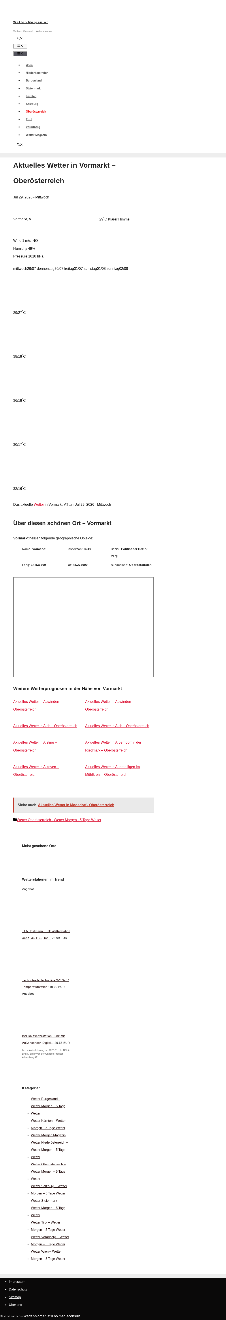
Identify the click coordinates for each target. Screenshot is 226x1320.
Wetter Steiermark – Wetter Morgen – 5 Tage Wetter (48, 1208)
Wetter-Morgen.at (30, 22)
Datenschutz (18, 1289)
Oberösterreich (36, 111)
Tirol (29, 119)
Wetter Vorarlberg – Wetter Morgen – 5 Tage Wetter (50, 1240)
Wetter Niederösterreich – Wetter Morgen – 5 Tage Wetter (49, 1149)
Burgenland (34, 80)
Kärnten (31, 96)
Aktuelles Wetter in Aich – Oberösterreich (45, 726)
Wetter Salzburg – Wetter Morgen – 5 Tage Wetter (49, 1189)
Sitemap (15, 1297)
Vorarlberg (33, 127)
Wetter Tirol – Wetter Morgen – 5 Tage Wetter (48, 1225)
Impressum (17, 1281)
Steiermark (33, 88)
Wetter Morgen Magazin (48, 1135)
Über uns (15, 1305)
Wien (29, 65)
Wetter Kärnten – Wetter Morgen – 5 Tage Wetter (48, 1124)
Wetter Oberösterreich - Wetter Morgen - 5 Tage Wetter (59, 820)
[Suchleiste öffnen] (19, 38)
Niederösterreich (37, 72)
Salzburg (32, 104)
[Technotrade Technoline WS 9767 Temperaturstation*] (55, 973)
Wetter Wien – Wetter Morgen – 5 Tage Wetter (48, 1255)
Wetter (39, 504)
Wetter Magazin (36, 135)
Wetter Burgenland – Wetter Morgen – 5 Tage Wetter (48, 1106)
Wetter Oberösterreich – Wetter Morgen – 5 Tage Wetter (48, 1171)
